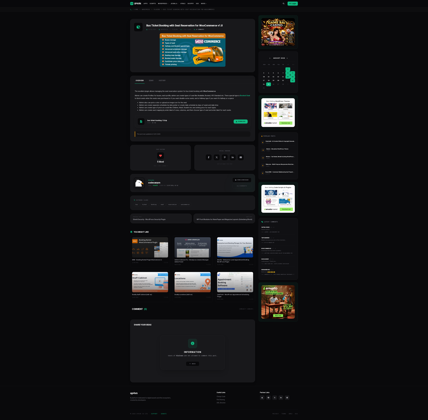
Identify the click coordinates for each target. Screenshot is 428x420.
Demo (151, 80)
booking (153, 204)
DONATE (164, 414)
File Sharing (221, 400)
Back (194, 364)
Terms (284, 414)
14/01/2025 (152, 29)
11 (268, 77)
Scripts (153, 3)
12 (273, 77)
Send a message (243, 180)
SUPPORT (154, 414)
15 (288, 77)
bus (137, 204)
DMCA (290, 414)
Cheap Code (221, 396)
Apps (145, 3)
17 (264, 80)
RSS (296, 414)
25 (268, 84)
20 (278, 80)
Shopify (191, 3)
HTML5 (182, 3)
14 (283, 77)
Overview (140, 80)
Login (294, 3)
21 (283, 80)
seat (162, 204)
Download (241, 121)
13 (278, 77)
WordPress (146, 9)
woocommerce (185, 204)
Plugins (157, 9)
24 (264, 84)
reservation (172, 204)
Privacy (275, 414)
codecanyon (138, 189)
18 (268, 80)
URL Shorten (221, 403)
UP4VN (137, 3)
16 (292, 77)
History (162, 80)
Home (136, 9)
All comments (242, 186)
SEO (197, 3)
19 (273, 80)
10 (264, 77)
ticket (144, 204)
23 (292, 80)
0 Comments (200, 29)
